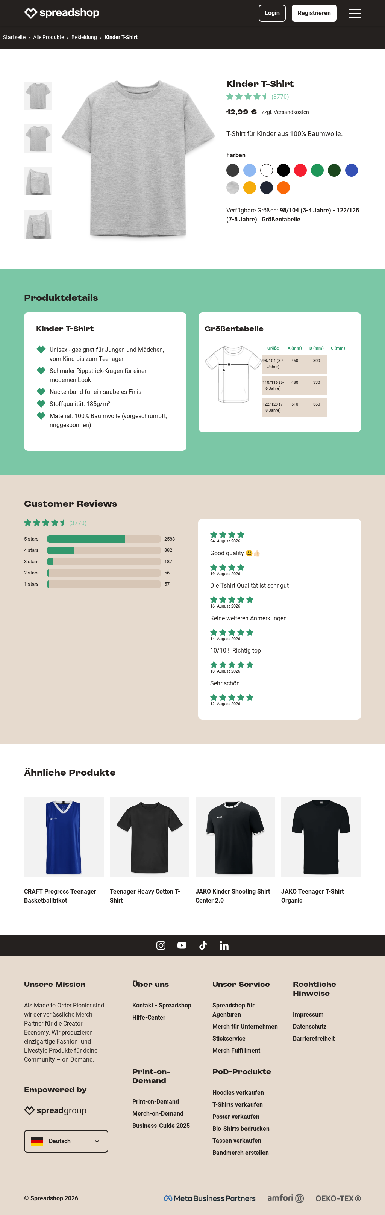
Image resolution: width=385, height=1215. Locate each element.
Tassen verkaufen (236, 1140)
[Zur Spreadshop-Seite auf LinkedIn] (224, 945)
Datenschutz (309, 1026)
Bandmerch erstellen (240, 1152)
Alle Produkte (48, 37)
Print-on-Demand (155, 1101)
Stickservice (229, 1038)
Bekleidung (84, 37)
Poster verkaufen (235, 1116)
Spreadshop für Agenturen (233, 1010)
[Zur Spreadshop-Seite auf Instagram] (160, 945)
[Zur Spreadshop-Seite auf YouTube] (181, 945)
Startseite (14, 37)
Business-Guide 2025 (161, 1125)
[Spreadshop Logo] (61, 13)
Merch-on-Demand (157, 1113)
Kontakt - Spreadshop (161, 1005)
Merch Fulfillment (236, 1050)
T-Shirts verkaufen (237, 1104)
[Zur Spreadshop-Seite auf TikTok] (203, 945)
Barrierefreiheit (314, 1038)
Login (272, 13)
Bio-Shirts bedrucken (241, 1128)
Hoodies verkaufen (238, 1092)
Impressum (308, 1014)
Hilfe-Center (148, 1017)
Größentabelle (281, 219)
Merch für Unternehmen (245, 1026)
